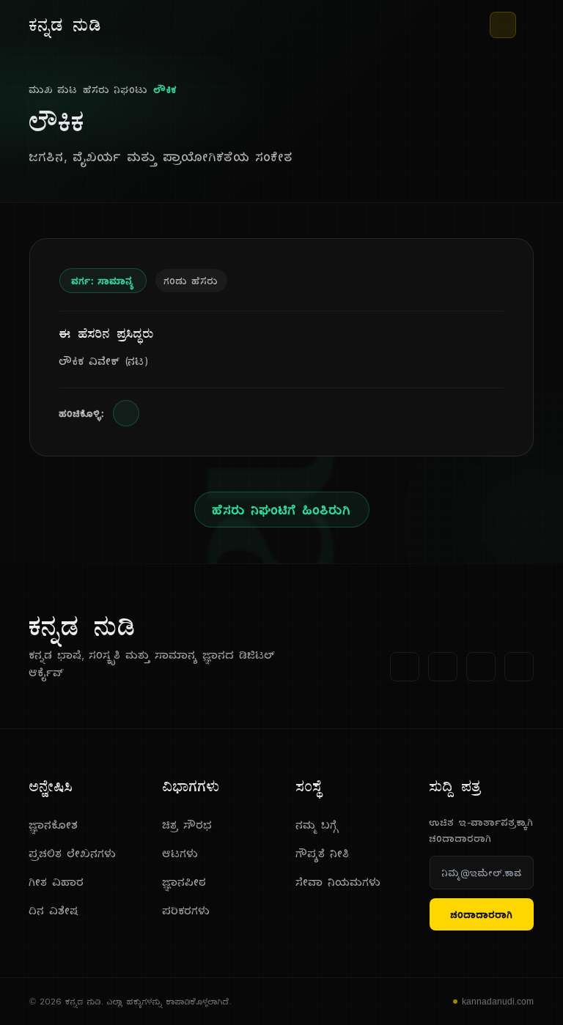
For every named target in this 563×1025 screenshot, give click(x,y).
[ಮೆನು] (528, 25)
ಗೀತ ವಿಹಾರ (56, 881)
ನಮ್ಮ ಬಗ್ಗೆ (317, 824)
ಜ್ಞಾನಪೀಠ (185, 881)
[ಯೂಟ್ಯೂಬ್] (481, 666)
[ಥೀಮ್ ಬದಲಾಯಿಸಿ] (503, 25)
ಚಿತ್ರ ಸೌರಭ (188, 824)
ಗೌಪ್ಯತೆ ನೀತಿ (323, 853)
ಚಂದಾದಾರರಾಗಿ (482, 914)
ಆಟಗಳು (181, 853)
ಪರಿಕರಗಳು (186, 910)
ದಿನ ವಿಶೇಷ (53, 910)
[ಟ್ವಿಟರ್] (442, 666)
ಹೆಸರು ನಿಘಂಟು (116, 89)
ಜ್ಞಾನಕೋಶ (53, 824)
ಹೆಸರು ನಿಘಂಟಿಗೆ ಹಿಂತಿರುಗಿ (282, 509)
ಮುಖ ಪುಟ (53, 89)
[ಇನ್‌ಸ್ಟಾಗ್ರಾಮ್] (519, 666)
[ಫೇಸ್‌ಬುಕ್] (404, 666)
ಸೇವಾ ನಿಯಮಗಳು (338, 881)
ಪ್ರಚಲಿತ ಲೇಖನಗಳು (73, 853)
